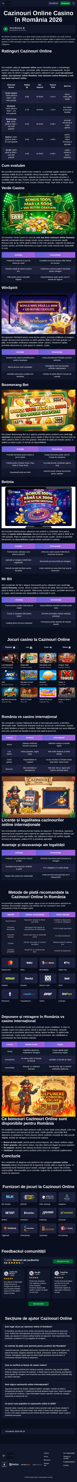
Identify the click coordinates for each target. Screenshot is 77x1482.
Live (27, 647)
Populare (8, 647)
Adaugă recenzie (63, 1261)
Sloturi (65, 647)
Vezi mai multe (38, 1304)
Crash (46, 647)
